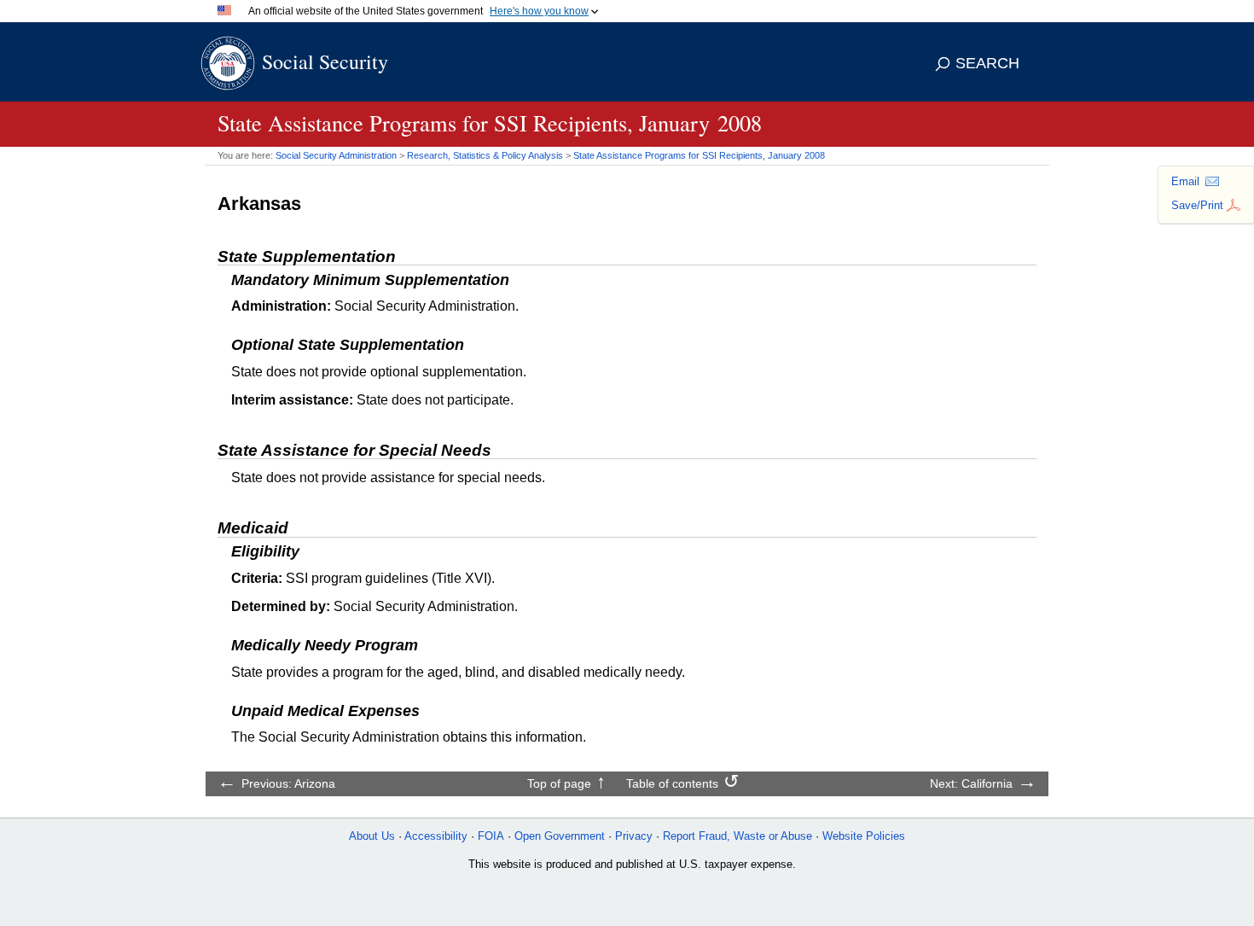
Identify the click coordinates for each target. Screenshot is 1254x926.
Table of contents (672, 783)
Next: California (971, 783)
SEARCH (987, 63)
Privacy (634, 836)
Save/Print (1197, 205)
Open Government (559, 836)
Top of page (559, 783)
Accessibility (435, 836)
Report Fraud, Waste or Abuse (737, 836)
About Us (372, 836)
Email (1185, 181)
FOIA (491, 836)
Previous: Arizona (288, 783)
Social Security (325, 61)
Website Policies (863, 836)
